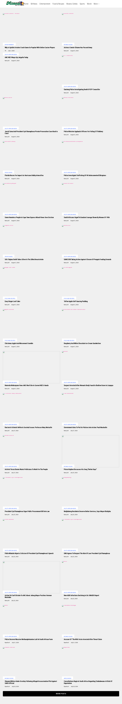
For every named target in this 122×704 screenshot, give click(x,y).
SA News (34, 4)
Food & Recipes (58, 4)
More (96, 4)
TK (5, 50)
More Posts (61, 694)
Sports (82, 4)
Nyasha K (7, 642)
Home (26, 4)
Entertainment (45, 4)
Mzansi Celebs (71, 4)
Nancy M (66, 50)
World (89, 4)
